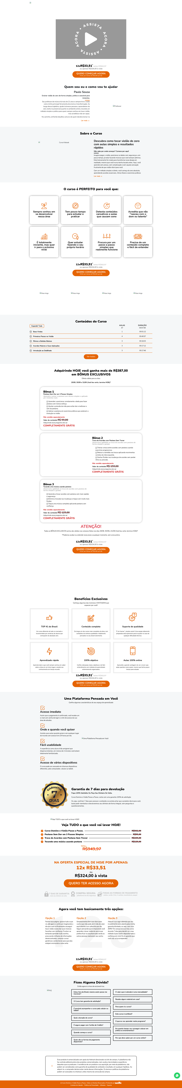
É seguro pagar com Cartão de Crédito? (88, 1025)
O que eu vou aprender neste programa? (130, 1021)
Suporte (109, 1085)
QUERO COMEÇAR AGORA (91, 74)
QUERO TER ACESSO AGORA (91, 883)
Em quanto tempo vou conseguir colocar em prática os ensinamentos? (131, 1030)
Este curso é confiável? (123, 1014)
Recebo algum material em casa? (127, 999)
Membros (126, 4)
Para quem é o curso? (123, 1007)
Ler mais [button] (84, 120)
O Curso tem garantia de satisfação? (87, 1001)
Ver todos (91, 356)
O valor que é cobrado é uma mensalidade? (131, 992)
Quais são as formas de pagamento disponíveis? (87, 1041)
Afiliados (103, 1085)
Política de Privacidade (91, 1085)
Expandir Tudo (36, 326)
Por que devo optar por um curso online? (130, 1038)
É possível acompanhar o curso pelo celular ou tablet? (91, 1009)
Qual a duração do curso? (83, 1018)
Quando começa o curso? (83, 1032)
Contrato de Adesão (76, 1085)
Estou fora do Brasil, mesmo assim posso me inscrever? (90, 993)
